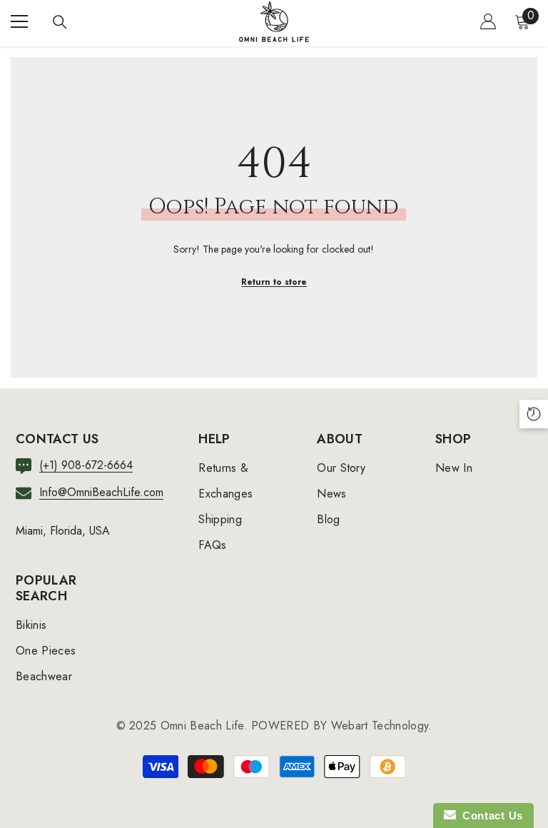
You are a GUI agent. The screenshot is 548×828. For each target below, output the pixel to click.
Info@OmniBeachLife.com (101, 492)
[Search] (59, 22)
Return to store (274, 282)
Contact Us (489, 815)
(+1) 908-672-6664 (86, 465)
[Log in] (488, 21)
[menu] (19, 21)
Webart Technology (379, 725)
